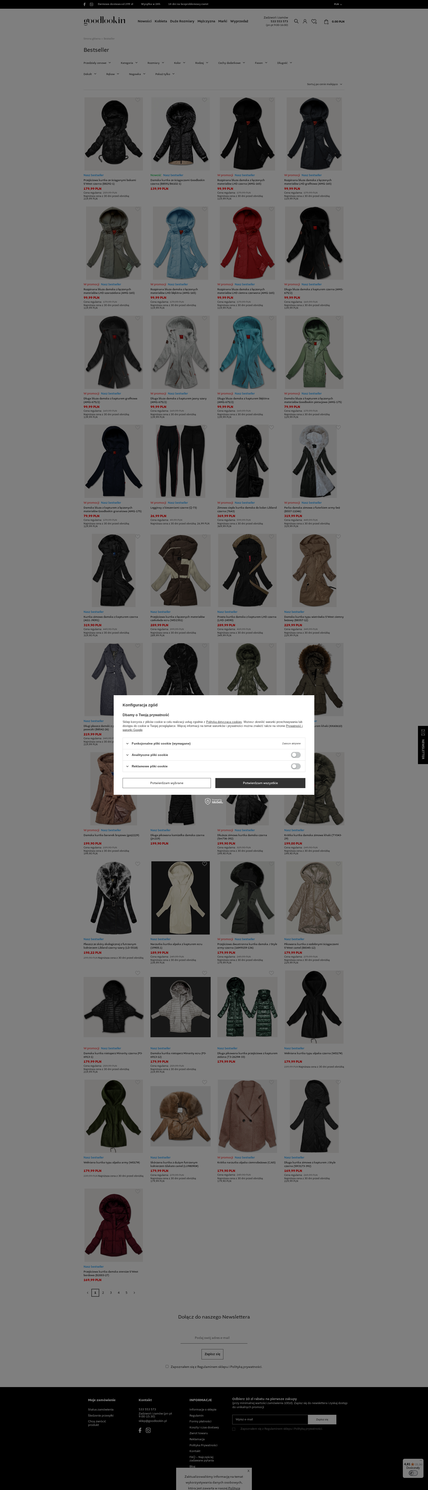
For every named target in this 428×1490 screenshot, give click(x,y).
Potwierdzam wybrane (166, 783)
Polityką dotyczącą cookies (224, 722)
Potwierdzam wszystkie (260, 783)
